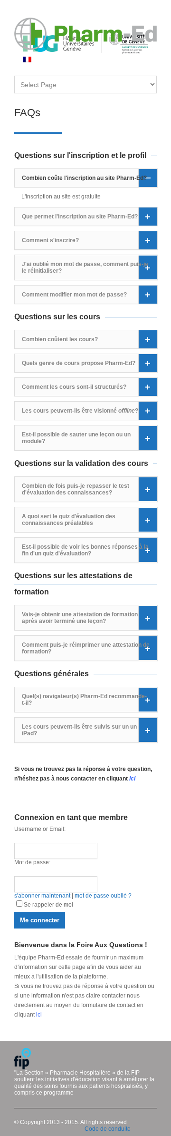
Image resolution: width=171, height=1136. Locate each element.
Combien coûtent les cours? (60, 339)
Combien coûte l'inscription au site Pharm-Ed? (84, 178)
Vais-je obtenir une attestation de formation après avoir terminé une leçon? (80, 617)
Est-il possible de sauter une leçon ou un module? (76, 438)
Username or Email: (40, 829)
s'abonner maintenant (42, 895)
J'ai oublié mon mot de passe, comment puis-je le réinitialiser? (85, 267)
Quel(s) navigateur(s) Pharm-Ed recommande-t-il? (84, 699)
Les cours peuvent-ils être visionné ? (80, 410)
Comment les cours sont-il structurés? (74, 387)
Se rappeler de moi (48, 904)
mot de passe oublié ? (103, 895)
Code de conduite (108, 1129)
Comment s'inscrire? (50, 240)
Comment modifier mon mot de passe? (74, 294)
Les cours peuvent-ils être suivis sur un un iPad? (79, 730)
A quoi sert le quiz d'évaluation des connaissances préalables (68, 519)
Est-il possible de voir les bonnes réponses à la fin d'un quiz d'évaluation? (85, 550)
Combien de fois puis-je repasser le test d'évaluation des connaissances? (75, 489)
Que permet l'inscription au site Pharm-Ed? (80, 216)
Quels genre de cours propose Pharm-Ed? (78, 363)
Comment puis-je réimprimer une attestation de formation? (86, 648)
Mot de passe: (32, 862)
